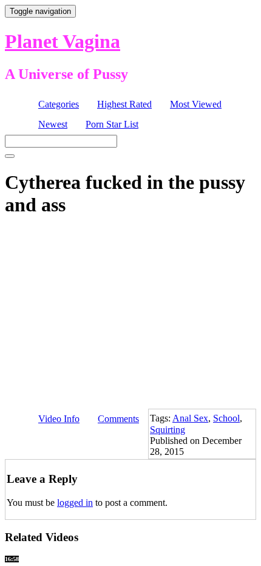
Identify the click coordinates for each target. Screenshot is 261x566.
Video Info (59, 419)
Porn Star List (112, 124)
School (226, 418)
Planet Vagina (62, 41)
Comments (118, 419)
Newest (52, 124)
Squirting (167, 429)
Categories (58, 104)
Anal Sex (190, 418)
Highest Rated (124, 104)
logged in (75, 502)
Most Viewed (196, 104)
